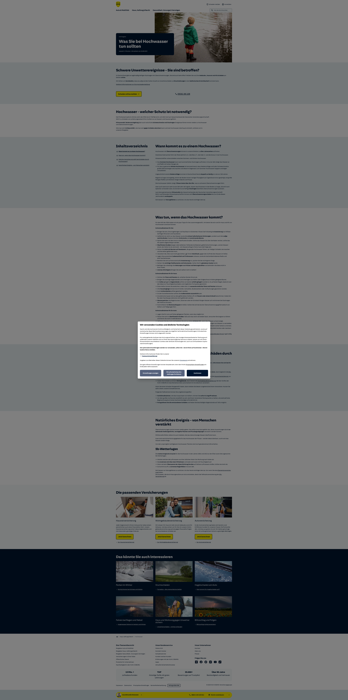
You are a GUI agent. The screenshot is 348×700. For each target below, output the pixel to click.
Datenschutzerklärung (149, 356)
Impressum (184, 360)
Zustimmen (197, 373)
